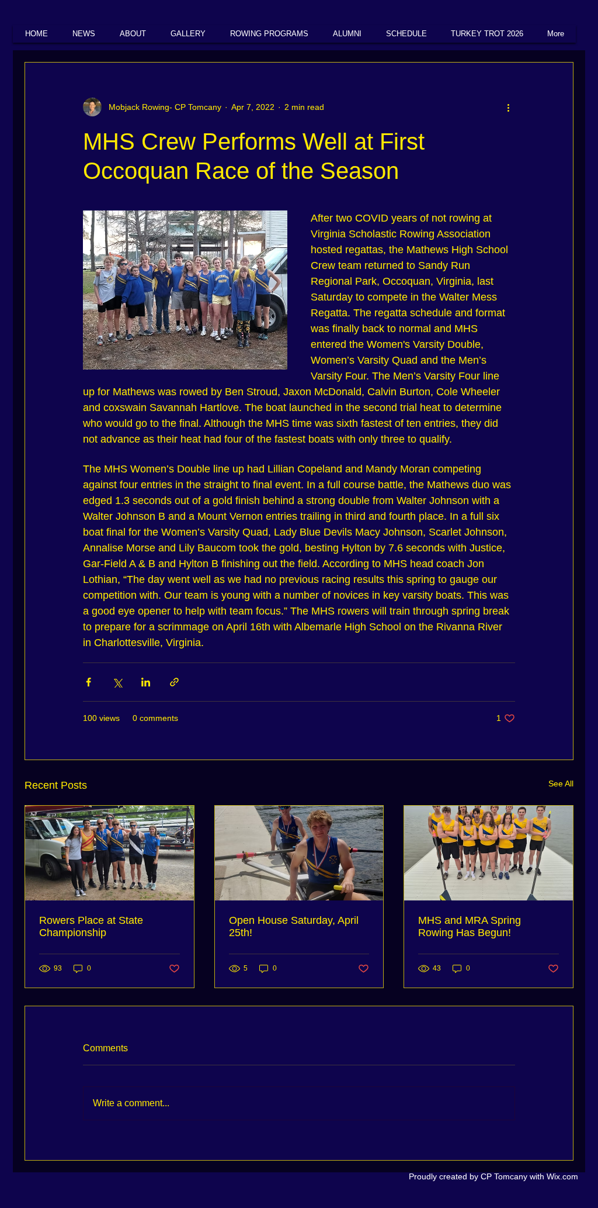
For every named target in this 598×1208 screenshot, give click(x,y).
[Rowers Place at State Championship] (109, 853)
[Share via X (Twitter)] (117, 682)
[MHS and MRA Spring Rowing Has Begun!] (488, 853)
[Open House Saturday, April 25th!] (299, 853)
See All (560, 783)
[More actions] (508, 107)
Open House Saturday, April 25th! (294, 926)
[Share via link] (174, 682)
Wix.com (562, 1176)
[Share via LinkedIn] (145, 682)
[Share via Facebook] (88, 682)
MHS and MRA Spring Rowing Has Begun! (469, 926)
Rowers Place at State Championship (91, 926)
